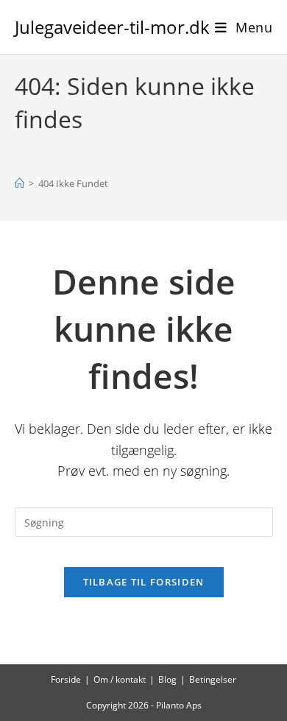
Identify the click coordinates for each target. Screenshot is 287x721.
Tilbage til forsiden (144, 581)
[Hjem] (19, 183)
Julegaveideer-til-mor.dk (112, 27)
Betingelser (212, 679)
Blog (167, 679)
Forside (66, 679)
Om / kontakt (119, 679)
